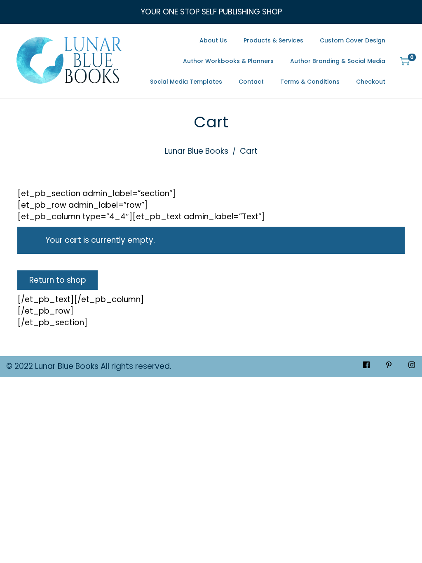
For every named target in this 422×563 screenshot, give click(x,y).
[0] (405, 61)
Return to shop (57, 280)
